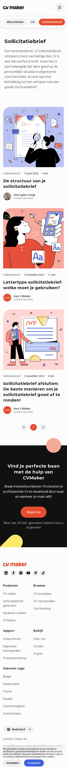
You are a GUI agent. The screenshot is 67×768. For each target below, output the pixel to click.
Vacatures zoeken (14, 613)
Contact (39, 646)
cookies (21, 749)
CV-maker (9, 594)
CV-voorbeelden (44, 601)
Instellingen (13, 763)
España (7, 699)
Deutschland (11, 684)
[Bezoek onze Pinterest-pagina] (36, 573)
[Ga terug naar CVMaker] (13, 7)
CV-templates (43, 594)
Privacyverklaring (14, 658)
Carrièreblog (42, 608)
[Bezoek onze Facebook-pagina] (13, 573)
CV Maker (9, 620)
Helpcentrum (12, 639)
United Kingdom (14, 706)
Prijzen (38, 654)
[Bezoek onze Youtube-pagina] (28, 573)
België (7, 676)
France (7, 691)
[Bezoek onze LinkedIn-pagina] (6, 573)
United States (12, 713)
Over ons (39, 639)
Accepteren (34, 763)
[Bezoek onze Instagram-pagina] (21, 573)
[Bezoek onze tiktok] (43, 573)
